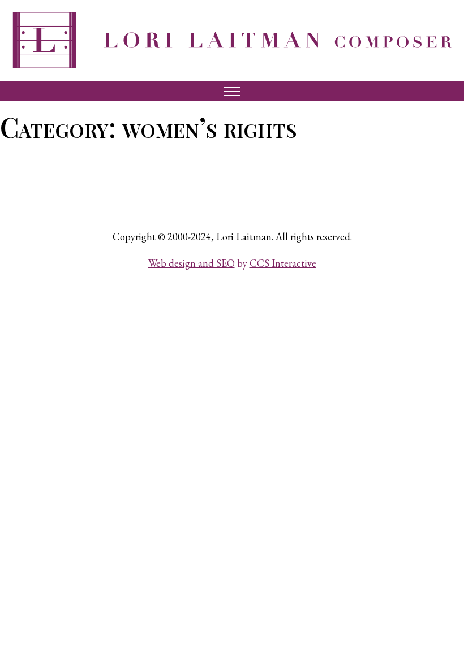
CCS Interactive (283, 263)
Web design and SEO (191, 263)
